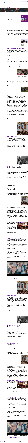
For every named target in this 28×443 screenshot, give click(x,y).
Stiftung (1, 7)
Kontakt (7, 441)
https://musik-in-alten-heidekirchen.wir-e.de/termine (14, 36)
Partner (17, 5)
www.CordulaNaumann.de (14, 180)
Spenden (23, 5)
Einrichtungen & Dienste (11, 5)
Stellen (5, 5)
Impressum (1, 441)
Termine (20, 5)
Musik (4, 7)
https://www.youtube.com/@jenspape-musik (13, 278)
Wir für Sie (1, 5)
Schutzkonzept (8, 7)
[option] (14, 10)
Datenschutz (4, 441)
